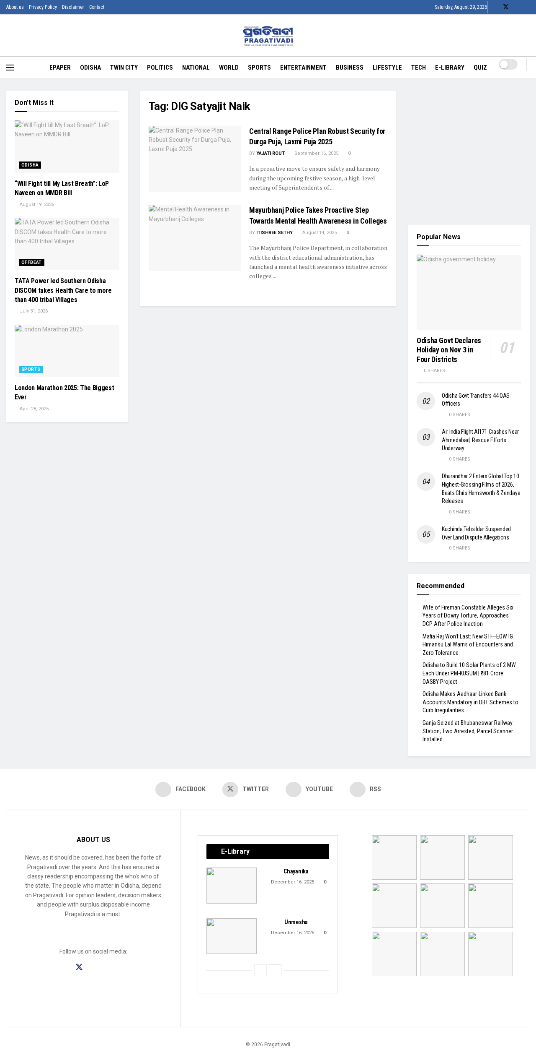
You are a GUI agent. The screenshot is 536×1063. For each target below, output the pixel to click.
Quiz (480, 67)
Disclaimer (73, 7)
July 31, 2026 (33, 311)
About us (15, 7)
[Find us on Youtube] (517, 7)
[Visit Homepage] (268, 36)
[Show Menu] (10, 67)
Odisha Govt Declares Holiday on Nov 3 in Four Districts (449, 350)
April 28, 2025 (33, 409)
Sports (259, 67)
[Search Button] (526, 73)
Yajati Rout (270, 153)
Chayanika (295, 871)
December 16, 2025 (292, 882)
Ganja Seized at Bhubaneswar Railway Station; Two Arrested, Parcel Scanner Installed (468, 731)
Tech (418, 67)
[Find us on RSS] (527, 7)
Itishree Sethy (274, 232)
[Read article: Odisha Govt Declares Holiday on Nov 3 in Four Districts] (469, 292)
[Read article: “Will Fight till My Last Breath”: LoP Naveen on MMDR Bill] (67, 146)
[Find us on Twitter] (506, 7)
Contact (96, 7)
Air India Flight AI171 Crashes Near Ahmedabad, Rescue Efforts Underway (480, 439)
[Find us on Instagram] (94, 967)
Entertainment (303, 67)
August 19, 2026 (36, 204)
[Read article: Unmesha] (231, 936)
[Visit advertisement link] (469, 152)
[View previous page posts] (260, 970)
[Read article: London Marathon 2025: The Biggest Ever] (67, 351)
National (196, 67)
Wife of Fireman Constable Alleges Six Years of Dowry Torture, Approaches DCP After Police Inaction (468, 615)
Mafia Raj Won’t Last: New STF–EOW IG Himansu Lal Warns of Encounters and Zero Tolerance (468, 644)
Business (349, 67)
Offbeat (31, 262)
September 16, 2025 (315, 153)
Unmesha (296, 922)
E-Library (449, 67)
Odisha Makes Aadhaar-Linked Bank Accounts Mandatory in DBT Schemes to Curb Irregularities (470, 702)
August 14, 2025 (319, 232)
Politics (160, 67)
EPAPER (60, 67)
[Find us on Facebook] (494, 7)
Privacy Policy (43, 7)
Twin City (124, 67)
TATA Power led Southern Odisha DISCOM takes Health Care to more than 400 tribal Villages (63, 290)
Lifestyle (387, 67)
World (229, 67)
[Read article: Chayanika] (231, 886)
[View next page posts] (275, 970)
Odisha (90, 67)
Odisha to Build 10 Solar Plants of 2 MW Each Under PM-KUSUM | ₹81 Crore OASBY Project (469, 673)
